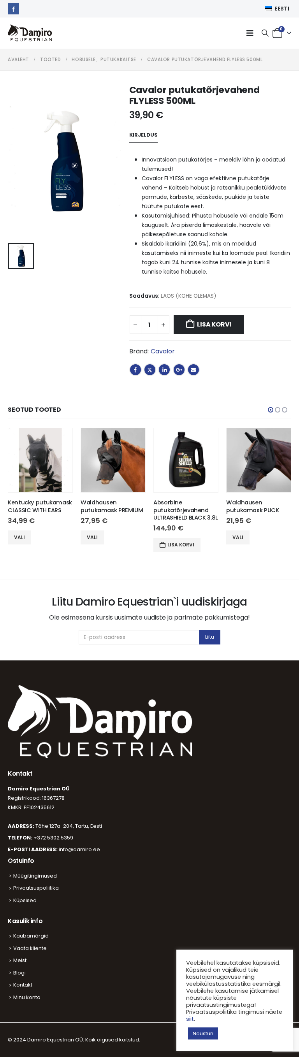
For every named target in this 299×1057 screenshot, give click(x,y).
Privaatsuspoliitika (36, 888)
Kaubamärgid (31, 935)
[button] (252, 33)
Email (193, 369)
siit (190, 1019)
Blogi (19, 972)
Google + (179, 369)
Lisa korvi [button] (180, 544)
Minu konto (26, 997)
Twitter (150, 369)
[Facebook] (13, 8)
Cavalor (163, 351)
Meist (19, 960)
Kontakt (22, 985)
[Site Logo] (30, 33)
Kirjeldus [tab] (143, 135)
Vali (19, 537)
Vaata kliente (30, 948)
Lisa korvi (214, 324)
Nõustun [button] (203, 1033)
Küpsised (25, 900)
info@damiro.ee (79, 849)
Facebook (135, 369)
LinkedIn (164, 369)
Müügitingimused (35, 876)
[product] (40, 460)
